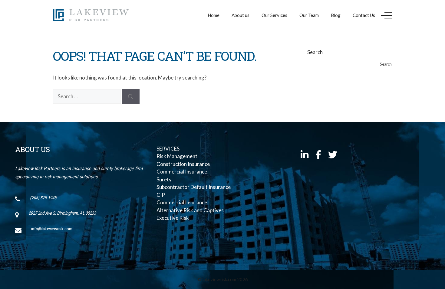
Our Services (274, 15)
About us (240, 15)
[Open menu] (386, 15)
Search (315, 52)
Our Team (309, 15)
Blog (336, 15)
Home (213, 15)
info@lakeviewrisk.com (51, 229)
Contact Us (364, 15)
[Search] (131, 96)
